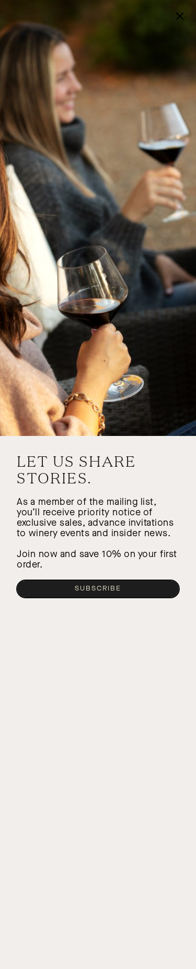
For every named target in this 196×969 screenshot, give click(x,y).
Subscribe (98, 588)
